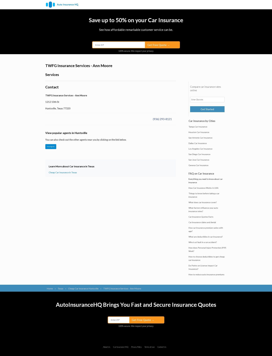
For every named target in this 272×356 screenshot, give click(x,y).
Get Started (207, 109)
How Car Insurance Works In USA (203, 188)
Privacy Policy (136, 347)
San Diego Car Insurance (199, 154)
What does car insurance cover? (203, 202)
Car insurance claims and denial (202, 222)
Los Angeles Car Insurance (200, 149)
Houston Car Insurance (199, 132)
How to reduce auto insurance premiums (206, 274)
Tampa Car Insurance (198, 126)
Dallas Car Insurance (198, 143)
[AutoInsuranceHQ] (62, 4)
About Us (106, 347)
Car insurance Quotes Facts (201, 217)
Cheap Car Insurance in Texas (63, 172)
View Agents (51, 146)
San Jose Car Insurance (199, 160)
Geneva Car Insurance (198, 165)
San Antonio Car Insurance (200, 137)
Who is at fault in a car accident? (203, 242)
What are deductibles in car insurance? (206, 236)
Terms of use (149, 347)
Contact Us (161, 347)
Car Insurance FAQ (120, 347)
